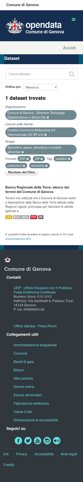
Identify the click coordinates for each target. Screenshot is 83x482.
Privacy (21, 453)
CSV (8, 217)
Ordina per (13, 86)
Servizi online (24, 386)
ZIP (41, 217)
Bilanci (19, 369)
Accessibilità (44, 453)
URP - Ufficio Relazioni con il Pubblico (43, 287)
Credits (8, 464)
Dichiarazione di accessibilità (36, 419)
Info (6, 453)
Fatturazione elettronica (31, 403)
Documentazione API (17, 238)
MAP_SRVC (21, 217)
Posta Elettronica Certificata (35, 292)
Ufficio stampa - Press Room (35, 325)
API (65, 234)
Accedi (69, 48)
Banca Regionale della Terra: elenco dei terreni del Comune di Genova (37, 189)
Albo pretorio (23, 378)
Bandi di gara (24, 361)
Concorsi (20, 353)
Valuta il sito (23, 411)
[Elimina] (48, 117)
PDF (33, 217)
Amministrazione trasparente (35, 344)
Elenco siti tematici (28, 394)
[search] (71, 74)
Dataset (12, 58)
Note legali (69, 453)
